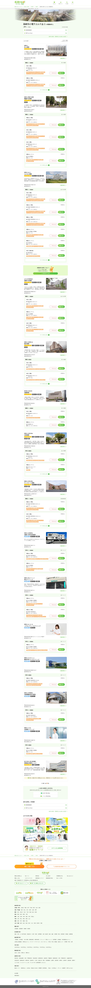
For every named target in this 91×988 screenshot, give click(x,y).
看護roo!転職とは (18, 875)
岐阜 (21, 914)
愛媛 (24, 920)
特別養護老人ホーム (66, 939)
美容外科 (16, 958)
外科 (59, 958)
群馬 (36, 912)
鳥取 (24, 918)
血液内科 (45, 958)
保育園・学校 (57, 934)
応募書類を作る (59, 875)
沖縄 (41, 923)
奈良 (29, 916)
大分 (32, 923)
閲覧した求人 (17, 878)
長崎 (26, 923)
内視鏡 (66, 934)
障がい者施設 (54, 941)
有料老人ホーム (26, 941)
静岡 (24, 914)
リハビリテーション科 (24, 962)
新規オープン (17, 968)
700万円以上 (42, 947)
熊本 (29, 923)
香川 (21, 920)
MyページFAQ (59, 878)
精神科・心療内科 (63, 960)
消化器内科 (35, 958)
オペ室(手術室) (23, 934)
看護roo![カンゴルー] (18, 6)
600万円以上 (36, 947)
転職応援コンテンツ (40, 878)
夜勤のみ (27, 952)
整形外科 (27, 960)
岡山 (21, 918)
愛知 (18, 914)
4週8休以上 (23, 968)
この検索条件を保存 (45, 273)
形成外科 (32, 960)
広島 (18, 918)
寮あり (49, 968)
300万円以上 (17, 947)
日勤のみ (23, 952)
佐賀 (24, 923)
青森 (25, 907)
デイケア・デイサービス (35, 941)
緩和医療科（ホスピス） (41, 962)
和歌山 (32, 916)
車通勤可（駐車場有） (43, 968)
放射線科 (69, 960)
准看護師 (21, 928)
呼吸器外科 (63, 958)
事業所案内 (17, 975)
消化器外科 (17, 960)
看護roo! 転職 (26, 6)
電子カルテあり (70, 968)
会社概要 (16, 973)
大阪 (18, 916)
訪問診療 (62, 934)
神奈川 (21, 912)
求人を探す (48, 875)
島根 (26, 918)
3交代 (19, 952)
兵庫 (24, 916)
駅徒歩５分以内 (34, 968)
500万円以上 (30, 947)
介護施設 (59, 939)
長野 (36, 909)
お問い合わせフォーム (21, 883)
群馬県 (32, 6)
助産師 (28, 928)
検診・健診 (51, 934)
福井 (30, 909)
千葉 (27, 912)
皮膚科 (52, 960)
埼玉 (25, 912)
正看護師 (16, 928)
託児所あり (54, 968)
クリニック (42, 939)
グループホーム (44, 941)
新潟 (22, 909)
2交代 (16, 952)
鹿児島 (38, 923)
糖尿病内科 (55, 958)
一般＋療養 (26, 939)
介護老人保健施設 (18, 941)
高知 (26, 920)
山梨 (33, 909)
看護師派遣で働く (49, 878)
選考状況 (37, 875)
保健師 (25, 928)
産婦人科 (40, 960)
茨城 (30, 912)
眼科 (44, 960)
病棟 (15, 934)
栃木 (33, 912)
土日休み (28, 968)
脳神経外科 (22, 960)
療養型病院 (31, 939)
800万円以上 (49, 947)
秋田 (34, 907)
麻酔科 (73, 960)
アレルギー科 (32, 962)
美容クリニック (49, 939)
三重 (26, 914)
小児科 (36, 960)
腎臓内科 (50, 958)
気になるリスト (70, 875)
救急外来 (29, 934)
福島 (39, 907)
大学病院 (21, 939)
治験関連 (71, 934)
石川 (27, 909)
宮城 (31, 907)
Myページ (27, 875)
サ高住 (49, 941)
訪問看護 (40, 934)
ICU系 (33, 934)
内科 (25, 958)
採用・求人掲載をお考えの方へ (37, 883)
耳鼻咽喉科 (48, 960)
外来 (18, 934)
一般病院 (16, 939)
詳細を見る (61, 73)
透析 (36, 934)
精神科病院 (37, 939)
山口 (29, 918)
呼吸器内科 (29, 958)
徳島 (18, 920)
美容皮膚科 (21, 958)
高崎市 (37, 6)
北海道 (22, 907)
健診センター (61, 941)
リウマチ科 (17, 962)
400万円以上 (23, 947)
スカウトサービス (28, 878)
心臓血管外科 (69, 958)
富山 (25, 909)
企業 (72, 941)
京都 (21, 916)
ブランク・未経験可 (62, 968)
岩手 (28, 907)
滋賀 (26, 916)
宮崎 (35, 923)
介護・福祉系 (45, 934)
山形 (37, 907)
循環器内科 (40, 958)
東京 (18, 912)
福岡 (21, 923)
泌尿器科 (56, 960)
